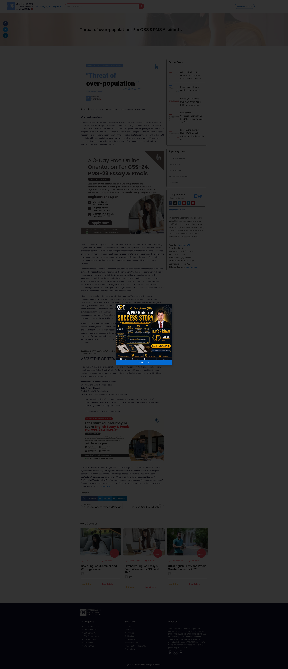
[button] (118, 306)
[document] (144, 334)
